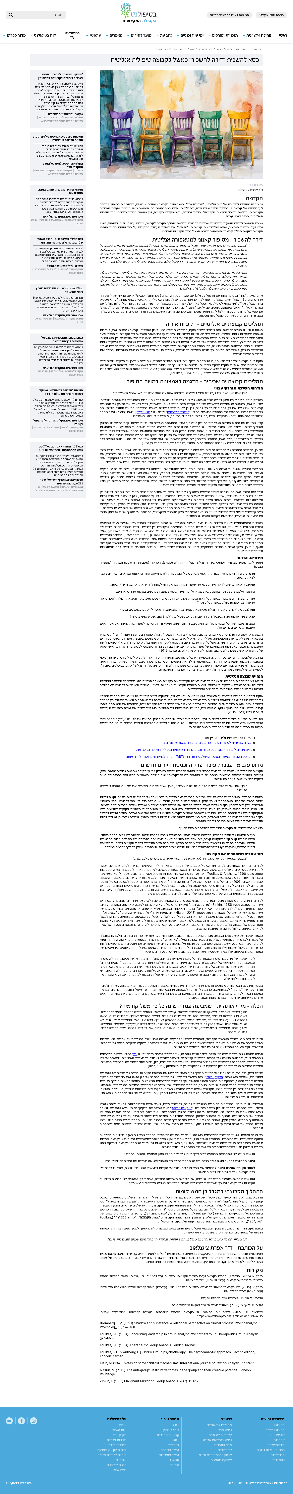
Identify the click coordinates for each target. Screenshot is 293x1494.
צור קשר (121, 1460)
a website (19, 1483)
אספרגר (279, 1440)
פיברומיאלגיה (276, 1445)
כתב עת (166, 35)
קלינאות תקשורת (168, 1435)
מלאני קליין (143, 412)
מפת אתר (119, 1470)
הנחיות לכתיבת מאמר (112, 1455)
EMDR (174, 1460)
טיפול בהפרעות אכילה (217, 1440)
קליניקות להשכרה (220, 1435)
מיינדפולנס (277, 1455)
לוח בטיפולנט (45, 35)
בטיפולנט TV (72, 35)
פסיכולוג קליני (275, 1430)
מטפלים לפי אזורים (219, 1425)
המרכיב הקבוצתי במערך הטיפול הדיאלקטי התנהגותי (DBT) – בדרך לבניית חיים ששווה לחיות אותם (189, 756)
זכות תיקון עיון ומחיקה (111, 1450)
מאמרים (116, 35)
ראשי (283, 35)
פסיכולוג (279, 1425)
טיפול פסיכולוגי (169, 1455)
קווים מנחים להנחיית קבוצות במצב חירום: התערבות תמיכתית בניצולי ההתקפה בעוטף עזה (194, 749)
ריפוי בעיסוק (171, 1430)
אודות (122, 1425)
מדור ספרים (16, 35)
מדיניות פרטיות (116, 1440)
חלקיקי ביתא (214, 1077)
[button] (258, 37)
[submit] (11, 15)
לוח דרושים (225, 1450)
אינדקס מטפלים (221, 1460)
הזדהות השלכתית (178, 412)
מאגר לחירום (141, 35)
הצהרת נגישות (117, 1445)
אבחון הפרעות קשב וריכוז (215, 1455)
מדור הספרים (223, 1445)
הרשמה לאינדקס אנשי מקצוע (229, 15)
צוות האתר (119, 1430)
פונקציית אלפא (182, 1108)
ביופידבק (173, 1445)
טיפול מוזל (225, 1430)
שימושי (95, 35)
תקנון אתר (119, 1435)
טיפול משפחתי (169, 1450)
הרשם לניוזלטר (116, 1465)
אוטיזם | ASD (275, 1435)
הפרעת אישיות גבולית (271, 1450)
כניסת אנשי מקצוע (271, 15)
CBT (176, 1425)
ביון (134, 1054)
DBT (176, 1440)
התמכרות (278, 1460)
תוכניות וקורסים (225, 35)
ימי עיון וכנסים (192, 35)
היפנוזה (174, 1465)
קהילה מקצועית (258, 35)
